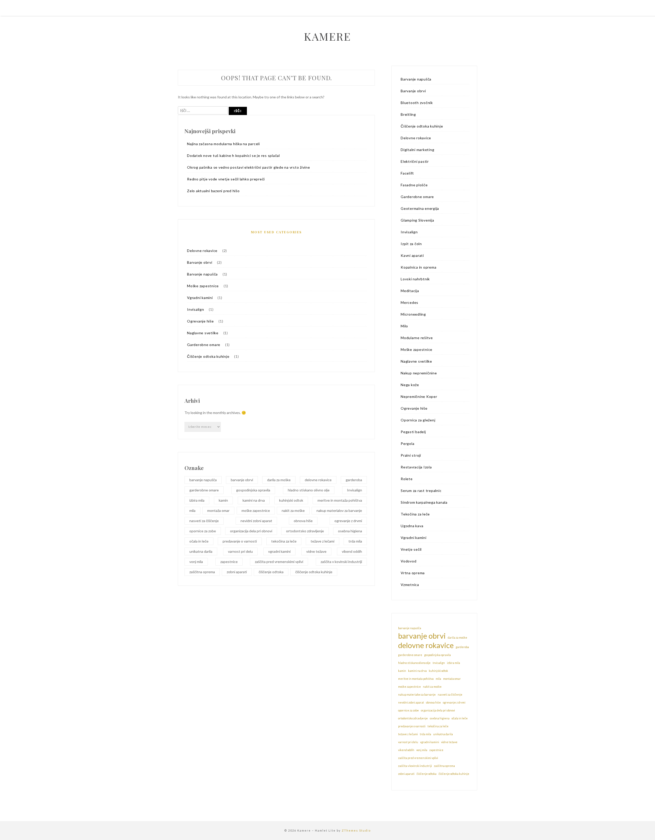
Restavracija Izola (416, 467)
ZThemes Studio (356, 830)
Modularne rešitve (417, 338)
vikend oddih (352, 551)
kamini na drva (254, 500)
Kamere (327, 36)
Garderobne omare (203, 344)
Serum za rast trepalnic (421, 490)
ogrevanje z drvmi (348, 521)
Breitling (408, 114)
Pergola (407, 443)
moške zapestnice (256, 510)
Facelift (407, 173)
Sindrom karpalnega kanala (424, 502)
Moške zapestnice (203, 286)
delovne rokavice (318, 480)
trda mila (355, 541)
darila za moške (279, 480)
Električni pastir (415, 161)
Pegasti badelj (413, 432)
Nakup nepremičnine (419, 373)
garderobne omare (204, 490)
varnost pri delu (240, 551)
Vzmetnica (410, 584)
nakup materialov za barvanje (339, 510)
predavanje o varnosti (240, 541)
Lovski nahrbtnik (415, 279)
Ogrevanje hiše (200, 321)
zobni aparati (237, 572)
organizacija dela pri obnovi (251, 531)
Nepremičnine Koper (419, 396)
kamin (223, 500)
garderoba (354, 480)
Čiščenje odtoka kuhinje (208, 356)
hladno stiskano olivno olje (309, 490)
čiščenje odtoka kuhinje (313, 572)
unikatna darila (200, 551)
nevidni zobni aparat (256, 521)
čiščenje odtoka (271, 572)
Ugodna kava (412, 526)
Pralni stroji (411, 455)
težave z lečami (322, 541)
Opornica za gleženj (418, 420)
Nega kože (410, 385)
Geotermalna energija (420, 208)
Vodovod (408, 561)
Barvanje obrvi (199, 262)
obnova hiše (303, 521)
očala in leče (199, 541)
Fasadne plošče (414, 185)
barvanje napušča (203, 480)
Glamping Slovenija (417, 220)
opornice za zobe (202, 531)
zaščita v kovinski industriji (341, 561)
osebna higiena (350, 531)
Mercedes (409, 302)
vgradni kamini (279, 551)
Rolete (407, 479)
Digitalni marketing (417, 149)
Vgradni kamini (200, 297)
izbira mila (196, 500)
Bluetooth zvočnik (417, 102)
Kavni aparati (412, 255)
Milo (404, 326)
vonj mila (196, 561)
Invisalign (195, 309)
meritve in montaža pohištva (340, 500)
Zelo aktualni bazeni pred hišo (213, 191)
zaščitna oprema (202, 572)
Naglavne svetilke (203, 333)
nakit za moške (293, 510)
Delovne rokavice (202, 250)
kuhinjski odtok (291, 500)
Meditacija (410, 291)
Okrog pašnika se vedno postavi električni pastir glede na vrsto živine (248, 167)
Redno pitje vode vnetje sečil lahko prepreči (226, 179)
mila (192, 510)
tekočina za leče (284, 541)
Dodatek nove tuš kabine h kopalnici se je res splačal (233, 155)
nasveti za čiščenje (204, 521)
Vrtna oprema (413, 573)
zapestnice (229, 561)
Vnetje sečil (411, 549)
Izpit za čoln (411, 243)
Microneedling (413, 314)
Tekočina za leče (415, 514)
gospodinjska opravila (253, 490)
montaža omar (218, 510)
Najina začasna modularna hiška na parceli (223, 144)
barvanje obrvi (242, 480)
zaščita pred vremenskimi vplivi (279, 561)
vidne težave (316, 551)
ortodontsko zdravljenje (305, 531)
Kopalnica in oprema (418, 267)
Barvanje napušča (202, 274)
